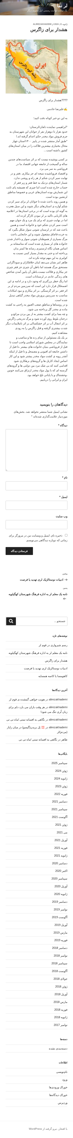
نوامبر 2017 (60, 1024)
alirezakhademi (42, 24)
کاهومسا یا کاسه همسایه (52, 676)
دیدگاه (62, 425)
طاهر (64, 739)
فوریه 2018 (60, 1009)
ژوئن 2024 (61, 770)
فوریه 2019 (60, 940)
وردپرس (62, 1102)
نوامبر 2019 (60, 909)
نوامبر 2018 (60, 955)
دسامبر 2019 (59, 901)
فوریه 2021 (60, 847)
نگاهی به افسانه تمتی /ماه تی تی (25, 719)
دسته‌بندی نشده (58, 1048)
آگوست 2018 (59, 971)
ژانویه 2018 (60, 1017)
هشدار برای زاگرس (56, 660)
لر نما (62, 5)
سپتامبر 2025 (59, 763)
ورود (64, 1079)
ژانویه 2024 (60, 778)
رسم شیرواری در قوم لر (53, 645)
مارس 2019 (60, 932)
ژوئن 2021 (61, 824)
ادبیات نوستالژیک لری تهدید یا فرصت (45, 668)
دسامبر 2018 (59, 947)
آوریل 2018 (60, 994)
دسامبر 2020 (59, 863)
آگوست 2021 (59, 817)
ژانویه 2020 (60, 894)
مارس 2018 (60, 1001)
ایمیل (63, 496)
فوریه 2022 (60, 794)
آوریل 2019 (60, 924)
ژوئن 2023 (61, 786)
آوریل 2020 (60, 886)
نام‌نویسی (61, 1071)
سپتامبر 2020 (59, 878)
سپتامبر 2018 (59, 963)
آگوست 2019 (59, 917)
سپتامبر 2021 (59, 809)
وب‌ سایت (61, 516)
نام (64, 477)
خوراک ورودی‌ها (58, 1087)
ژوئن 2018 (61, 986)
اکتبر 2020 (61, 870)
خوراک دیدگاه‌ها (58, 1095)
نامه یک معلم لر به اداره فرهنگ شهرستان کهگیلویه (38, 652)
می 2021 (62, 832)
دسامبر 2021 (59, 801)
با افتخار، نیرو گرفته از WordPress (48, 1128)
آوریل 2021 (60, 840)
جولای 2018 (60, 978)
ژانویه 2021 (60, 855)
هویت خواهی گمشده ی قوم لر (27, 699)
